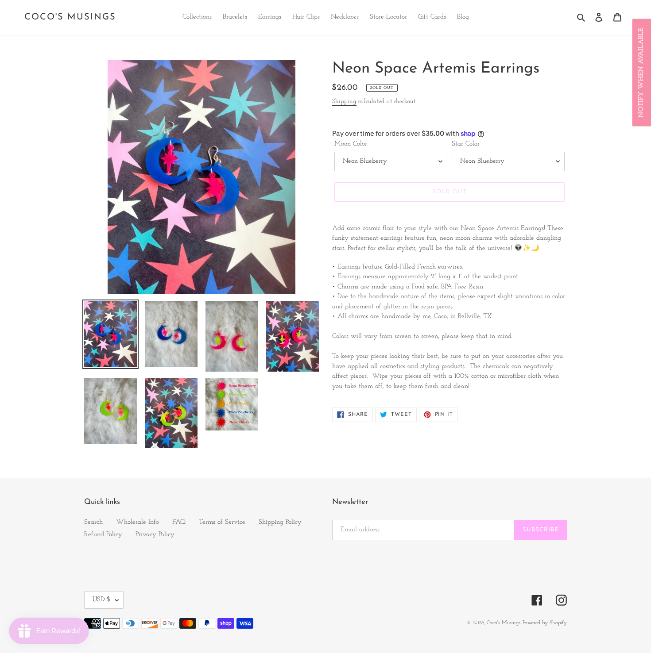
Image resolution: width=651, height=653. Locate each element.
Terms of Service (222, 522)
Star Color (466, 144)
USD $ (102, 599)
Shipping (344, 101)
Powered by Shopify (545, 623)
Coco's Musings (70, 17)
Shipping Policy (280, 522)
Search (93, 522)
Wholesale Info (137, 522)
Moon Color (350, 144)
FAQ (179, 522)
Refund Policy (103, 534)
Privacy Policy (155, 534)
